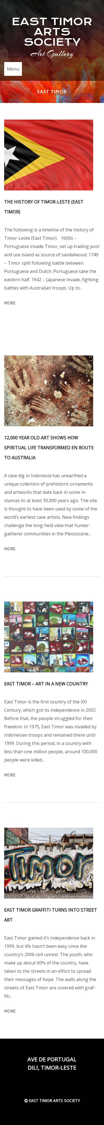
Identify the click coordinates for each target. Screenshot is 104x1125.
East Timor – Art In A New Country (46, 684)
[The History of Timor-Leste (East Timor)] (48, 155)
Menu (13, 69)
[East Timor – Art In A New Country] (48, 637)
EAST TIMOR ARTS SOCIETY (52, 31)
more (10, 303)
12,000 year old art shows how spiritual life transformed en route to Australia (49, 448)
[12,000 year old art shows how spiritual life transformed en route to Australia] (48, 390)
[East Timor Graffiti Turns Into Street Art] (48, 863)
